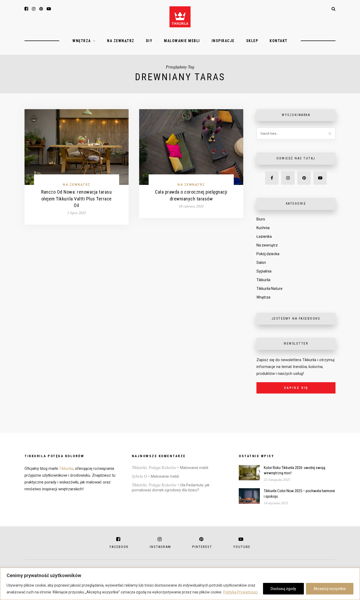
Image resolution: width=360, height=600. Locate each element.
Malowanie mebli (182, 41)
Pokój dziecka (267, 254)
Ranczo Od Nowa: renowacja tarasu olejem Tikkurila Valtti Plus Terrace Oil (76, 198)
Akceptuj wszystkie (330, 589)
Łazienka (264, 236)
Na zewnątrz (120, 41)
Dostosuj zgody (283, 589)
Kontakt (279, 41)
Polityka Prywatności (240, 592)
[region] (180, 584)
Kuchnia (263, 228)
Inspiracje (223, 41)
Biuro (260, 219)
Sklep (252, 41)
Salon (261, 262)
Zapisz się (296, 388)
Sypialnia (263, 271)
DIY (149, 41)
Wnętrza (81, 41)
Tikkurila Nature (269, 288)
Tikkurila (263, 280)
